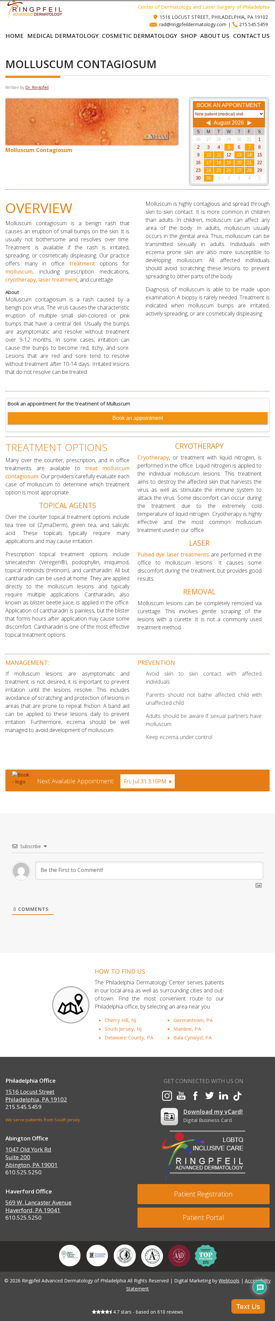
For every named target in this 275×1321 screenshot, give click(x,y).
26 (228, 170)
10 (208, 154)
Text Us (248, 1306)
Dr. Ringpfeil (37, 87)
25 (218, 170)
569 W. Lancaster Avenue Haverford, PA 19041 (38, 1206)
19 (228, 162)
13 (239, 154)
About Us (214, 36)
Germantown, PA (193, 1020)
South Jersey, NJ (123, 1028)
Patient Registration (203, 1193)
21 (249, 162)
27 (239, 170)
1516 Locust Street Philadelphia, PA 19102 (36, 1095)
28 (249, 170)
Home (14, 36)
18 (218, 162)
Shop (189, 36)
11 (219, 154)
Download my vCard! (213, 1112)
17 (208, 162)
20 (239, 162)
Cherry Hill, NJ (120, 1020)
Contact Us (251, 36)
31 (208, 178)
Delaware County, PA (129, 1037)
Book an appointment (137, 418)
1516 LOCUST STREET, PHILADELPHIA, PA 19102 (214, 17)
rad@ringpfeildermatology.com (192, 24)
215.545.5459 (253, 24)
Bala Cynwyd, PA (192, 1037)
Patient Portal (203, 1217)
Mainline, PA (187, 1028)
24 (208, 170)
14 (249, 154)
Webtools (229, 1280)
